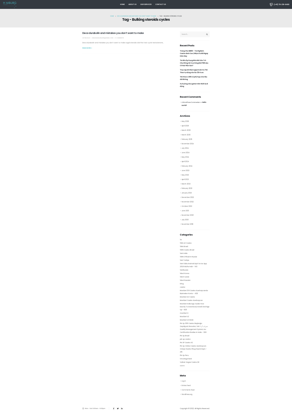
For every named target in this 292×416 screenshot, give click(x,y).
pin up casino (185, 339)
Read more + (87, 48)
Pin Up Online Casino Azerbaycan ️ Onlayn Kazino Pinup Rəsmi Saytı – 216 (193, 349)
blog (182, 284)
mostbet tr (184, 313)
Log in (184, 381)
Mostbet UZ (184, 316)
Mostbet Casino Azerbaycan (191, 300)
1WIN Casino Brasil (187, 250)
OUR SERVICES (146, 4)
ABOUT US (132, 4)
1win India (183, 253)
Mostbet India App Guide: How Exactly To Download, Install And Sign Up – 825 (194, 307)
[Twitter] (118, 408)
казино (182, 365)
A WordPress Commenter (191, 102)
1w (181, 239)
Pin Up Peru (184, 355)
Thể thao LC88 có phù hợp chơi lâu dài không (193, 78)
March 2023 (186, 184)
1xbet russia (184, 277)
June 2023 (185, 170)
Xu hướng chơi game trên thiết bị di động (194, 85)
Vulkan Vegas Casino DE (189, 362)
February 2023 (187, 188)
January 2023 (187, 193)
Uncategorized (186, 359)
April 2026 (185, 126)
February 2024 (187, 166)
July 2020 (185, 219)
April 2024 (185, 161)
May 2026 (185, 121)
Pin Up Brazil (184, 336)
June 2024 (186, 152)
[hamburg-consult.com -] (10, 4)
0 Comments (119, 38)
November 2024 (188, 144)
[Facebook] (114, 408)
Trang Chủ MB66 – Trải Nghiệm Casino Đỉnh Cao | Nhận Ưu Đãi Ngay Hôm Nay (194, 53)
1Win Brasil (184, 246)
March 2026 (186, 130)
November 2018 (187, 224)
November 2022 (188, 202)
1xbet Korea (184, 273)
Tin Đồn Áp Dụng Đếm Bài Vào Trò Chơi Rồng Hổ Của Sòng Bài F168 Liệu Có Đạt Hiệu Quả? (194, 63)
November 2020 (188, 215)
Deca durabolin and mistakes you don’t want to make (113, 33)
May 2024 (185, 157)
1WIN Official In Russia (188, 257)
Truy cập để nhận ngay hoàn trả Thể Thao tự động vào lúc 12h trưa (194, 71)
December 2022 (188, 197)
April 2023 (185, 179)
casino (182, 287)
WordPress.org (187, 394)
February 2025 (187, 139)
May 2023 (185, 175)
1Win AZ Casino (186, 243)
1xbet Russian (185, 280)
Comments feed (188, 390)
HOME (122, 4)
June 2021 (185, 210)
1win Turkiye (184, 260)
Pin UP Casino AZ (186, 342)
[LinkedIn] (122, 408)
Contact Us (160, 4)
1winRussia (184, 270)
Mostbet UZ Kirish (186, 320)
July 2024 (185, 148)
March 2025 (186, 135)
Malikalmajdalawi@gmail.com (102, 38)
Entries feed (186, 385)
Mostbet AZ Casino (187, 297)
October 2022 (187, 206)
